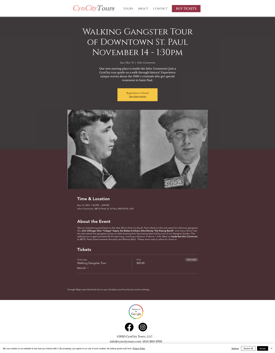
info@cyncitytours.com (126, 341)
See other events (137, 96)
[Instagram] (143, 327)
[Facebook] (129, 327)
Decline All (248, 348)
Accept (263, 348)
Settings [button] (235, 348)
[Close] (271, 348)
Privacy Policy (139, 348)
